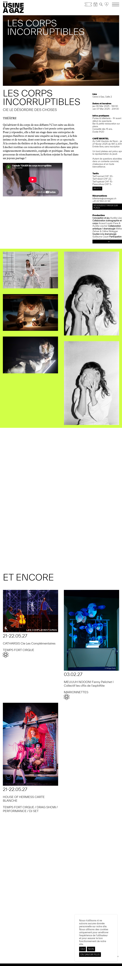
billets (97, 188)
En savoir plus (90, 954)
